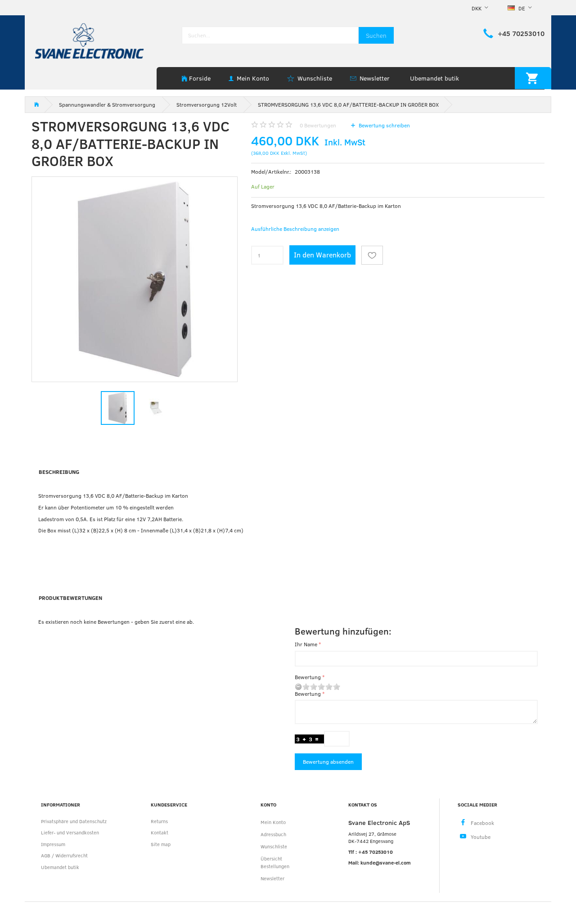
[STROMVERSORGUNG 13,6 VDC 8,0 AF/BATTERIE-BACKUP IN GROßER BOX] (134, 279)
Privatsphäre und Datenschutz (74, 821)
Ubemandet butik (434, 78)
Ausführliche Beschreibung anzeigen (295, 228)
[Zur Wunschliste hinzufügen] (372, 255)
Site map (161, 844)
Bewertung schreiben (383, 125)
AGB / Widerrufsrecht (64, 855)
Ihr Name (306, 644)
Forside (200, 78)
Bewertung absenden (328, 761)
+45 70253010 (521, 33)
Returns (159, 821)
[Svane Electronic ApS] (90, 40)
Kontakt (159, 832)
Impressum (53, 844)
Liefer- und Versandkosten (70, 832)
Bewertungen (318, 125)
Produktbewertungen (70, 597)
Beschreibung (59, 471)
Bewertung (308, 676)
